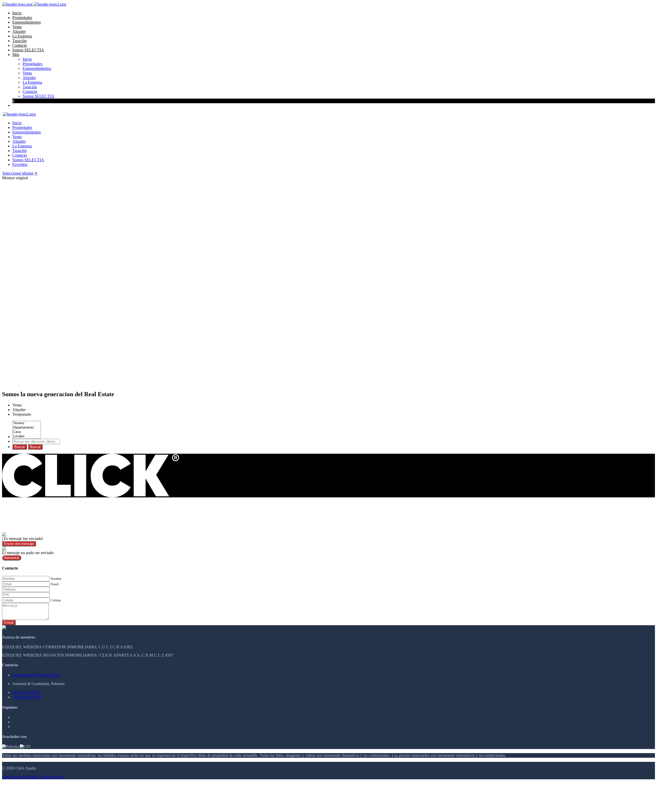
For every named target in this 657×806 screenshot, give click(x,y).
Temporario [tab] (21, 414)
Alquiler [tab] (19, 409)
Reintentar (11, 558)
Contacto (19, 45)
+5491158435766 (26, 697)
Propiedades (22, 17)
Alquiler (19, 31)
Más (15, 54)
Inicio (17, 13)
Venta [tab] (17, 405)
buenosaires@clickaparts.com (36, 675)
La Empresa (22, 36)
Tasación (19, 41)
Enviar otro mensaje (19, 544)
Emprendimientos (26, 22)
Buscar (19, 447)
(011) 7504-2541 (26, 692)
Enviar (9, 622)
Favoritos (19, 164)
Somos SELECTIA (28, 50)
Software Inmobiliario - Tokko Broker (33, 777)
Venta (17, 27)
